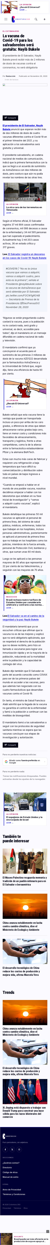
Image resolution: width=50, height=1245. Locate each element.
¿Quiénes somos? (11, 1163)
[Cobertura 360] (21, 19)
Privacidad (7, 1208)
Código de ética (10, 1172)
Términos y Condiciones (14, 1194)
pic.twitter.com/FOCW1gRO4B (23, 295)
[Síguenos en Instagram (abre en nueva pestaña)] (19, 1149)
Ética (25, 1208)
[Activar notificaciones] (44, 19)
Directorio (7, 1167)
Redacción (10, 76)
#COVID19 (11, 268)
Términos (17, 1208)
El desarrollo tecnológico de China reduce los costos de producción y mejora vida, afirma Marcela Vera (21, 971)
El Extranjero (11, 31)
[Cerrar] (47, 1231)
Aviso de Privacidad (12, 1189)
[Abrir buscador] (36, 19)
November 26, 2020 (17, 307)
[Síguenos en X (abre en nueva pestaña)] (12, 1149)
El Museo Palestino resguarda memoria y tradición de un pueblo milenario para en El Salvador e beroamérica (25, 881)
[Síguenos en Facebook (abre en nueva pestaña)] (5, 1149)
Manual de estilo (10, 1177)
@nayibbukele (27, 284)
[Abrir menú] (6, 19)
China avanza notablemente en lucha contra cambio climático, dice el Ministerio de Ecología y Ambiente (22, 926)
